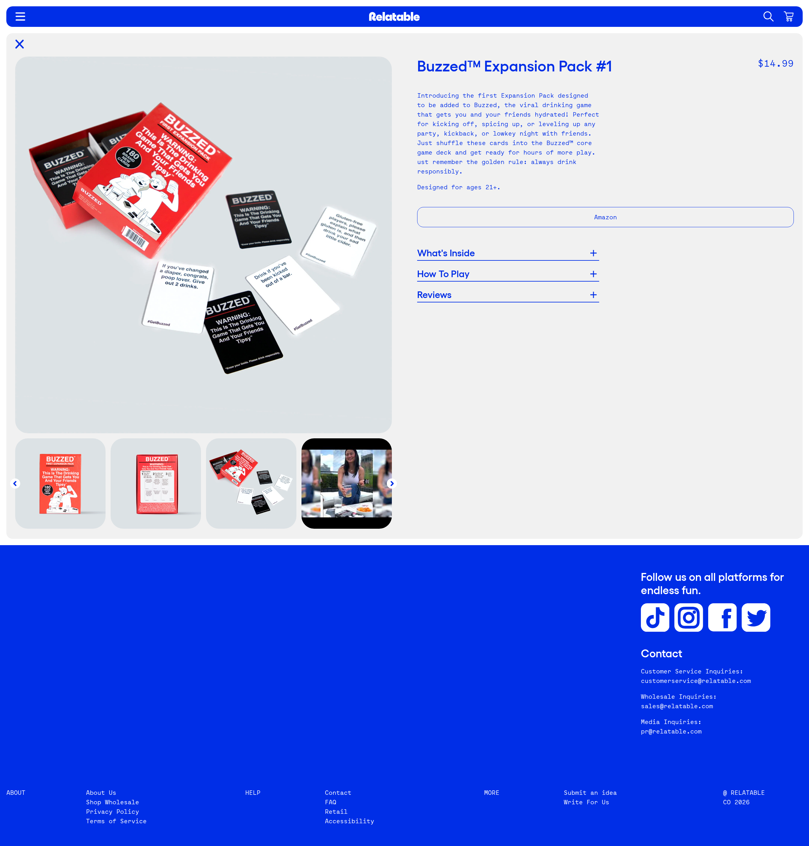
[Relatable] (394, 16)
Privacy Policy (112, 811)
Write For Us (586, 802)
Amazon (605, 217)
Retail (336, 811)
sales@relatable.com (677, 706)
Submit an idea (590, 792)
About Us (101, 792)
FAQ (330, 802)
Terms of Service (116, 821)
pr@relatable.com (671, 731)
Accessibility (349, 821)
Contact (338, 792)
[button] (768, 16)
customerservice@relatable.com (696, 681)
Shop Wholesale (112, 802)
